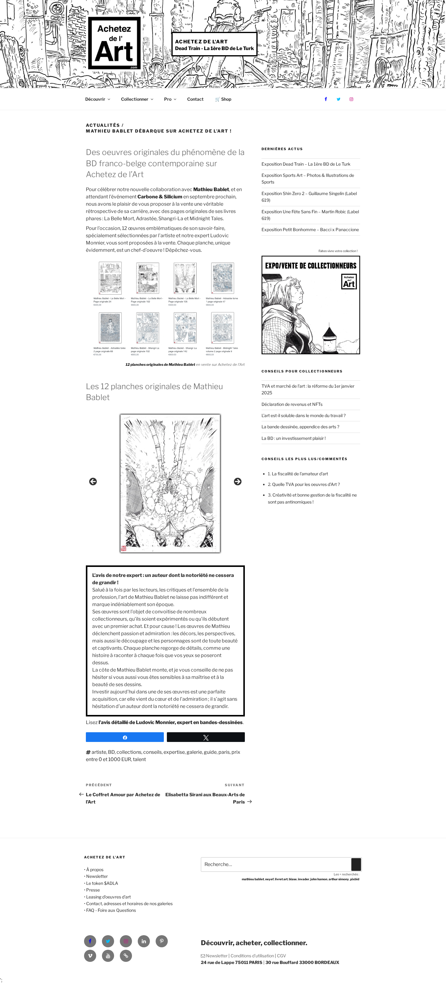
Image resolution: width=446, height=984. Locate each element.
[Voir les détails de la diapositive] (170, 483)
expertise (174, 752)
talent (139, 759)
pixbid (354, 879)
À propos (94, 869)
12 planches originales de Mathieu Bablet (160, 364)
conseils (152, 752)
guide (210, 752)
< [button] (93, 482)
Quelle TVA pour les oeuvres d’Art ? (306, 484)
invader (303, 879)
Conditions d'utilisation (252, 955)
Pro (167, 99)
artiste (99, 752)
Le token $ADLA (102, 883)
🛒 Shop (223, 99)
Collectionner (134, 99)
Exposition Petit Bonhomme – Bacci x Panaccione (310, 229)
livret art (281, 879)
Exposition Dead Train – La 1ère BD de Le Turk (306, 164)
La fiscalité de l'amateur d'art (300, 473)
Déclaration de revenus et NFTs (292, 404)
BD (111, 752)
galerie (194, 752)
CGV (281, 955)
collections (129, 752)
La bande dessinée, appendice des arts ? (300, 426)
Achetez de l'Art (201, 42)
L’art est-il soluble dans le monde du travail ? (304, 415)
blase (293, 879)
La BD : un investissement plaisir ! (294, 438)
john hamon (318, 879)
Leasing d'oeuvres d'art (108, 896)
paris (224, 752)
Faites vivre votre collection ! (338, 251)
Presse (93, 889)
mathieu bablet (253, 879)
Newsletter (97, 876)
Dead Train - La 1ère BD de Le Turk (214, 48)
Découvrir (95, 99)
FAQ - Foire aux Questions (111, 910)
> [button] (237, 482)
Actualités (103, 125)
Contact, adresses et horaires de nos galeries (129, 903)
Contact (195, 99)
